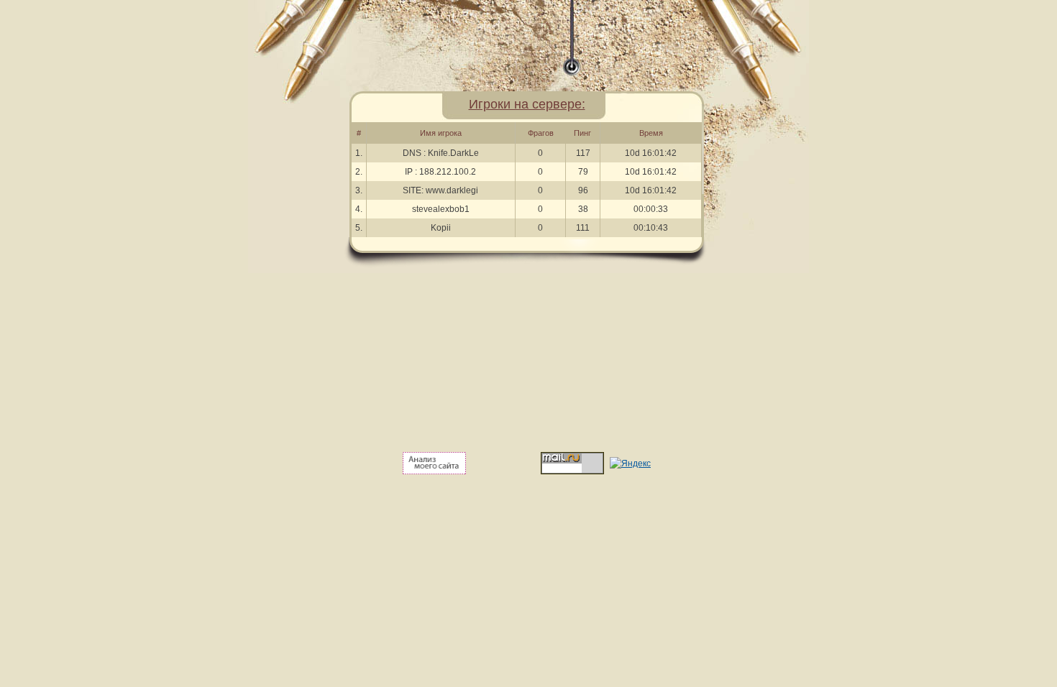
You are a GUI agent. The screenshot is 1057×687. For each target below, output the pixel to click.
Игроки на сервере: (527, 104)
